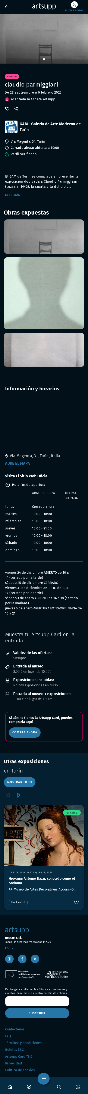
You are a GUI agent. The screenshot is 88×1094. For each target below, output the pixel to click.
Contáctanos (14, 1029)
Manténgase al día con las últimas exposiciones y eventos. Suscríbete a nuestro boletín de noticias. (36, 991)
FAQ (8, 1036)
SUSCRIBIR (37, 1013)
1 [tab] (44, 59)
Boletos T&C (14, 1050)
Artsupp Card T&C (18, 1056)
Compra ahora (24, 732)
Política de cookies (20, 1070)
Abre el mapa (17, 463)
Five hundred (18, 902)
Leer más (12, 195)
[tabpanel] (44, 39)
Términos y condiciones (23, 1043)
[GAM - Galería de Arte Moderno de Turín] (11, 127)
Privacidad (13, 1063)
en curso (71, 812)
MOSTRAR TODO (19, 782)
